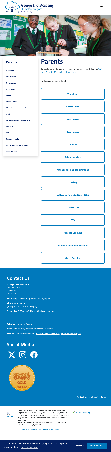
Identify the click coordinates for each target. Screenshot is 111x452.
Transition (10, 70)
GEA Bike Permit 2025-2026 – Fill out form (71, 70)
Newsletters (11, 82)
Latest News (11, 76)
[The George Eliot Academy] (29, 6)
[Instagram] (22, 355)
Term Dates (10, 89)
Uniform (9, 95)
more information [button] (29, 447)
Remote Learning (13, 139)
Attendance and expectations (17, 107)
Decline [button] (80, 446)
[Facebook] (34, 355)
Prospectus (10, 126)
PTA (7, 132)
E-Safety (9, 114)
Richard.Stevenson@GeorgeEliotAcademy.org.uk (58, 333)
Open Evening (11, 151)
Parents (11, 62)
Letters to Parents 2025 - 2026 (18, 120)
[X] (11, 355)
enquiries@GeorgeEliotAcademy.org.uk (31, 298)
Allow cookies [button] (97, 446)
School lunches (11, 101)
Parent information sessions (17, 145)
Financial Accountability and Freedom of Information (39, 429)
